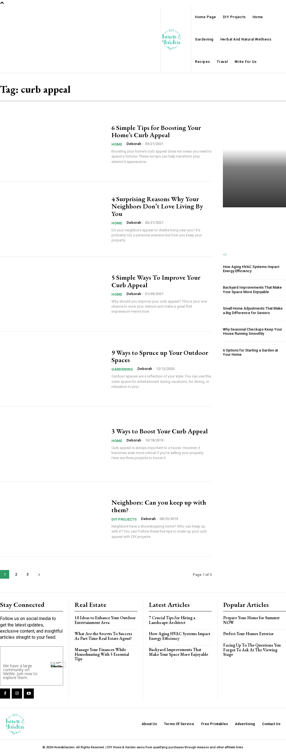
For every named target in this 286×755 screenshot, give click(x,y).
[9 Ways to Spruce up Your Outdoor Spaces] (53, 369)
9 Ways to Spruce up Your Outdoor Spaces (159, 356)
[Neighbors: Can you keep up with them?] (53, 519)
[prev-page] (224, 254)
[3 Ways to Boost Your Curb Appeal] (53, 444)
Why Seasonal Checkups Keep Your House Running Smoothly (252, 331)
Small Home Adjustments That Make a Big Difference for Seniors (253, 310)
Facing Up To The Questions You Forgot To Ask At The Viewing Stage (252, 649)
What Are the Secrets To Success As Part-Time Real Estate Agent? (103, 636)
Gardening (122, 369)
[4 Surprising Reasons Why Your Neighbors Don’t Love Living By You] (53, 219)
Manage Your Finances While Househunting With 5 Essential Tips (102, 654)
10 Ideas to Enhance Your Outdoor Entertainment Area (105, 620)
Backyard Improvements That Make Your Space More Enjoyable (252, 289)
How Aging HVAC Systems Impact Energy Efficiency (251, 269)
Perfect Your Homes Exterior (248, 633)
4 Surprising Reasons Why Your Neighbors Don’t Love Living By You (157, 206)
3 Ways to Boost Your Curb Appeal (159, 431)
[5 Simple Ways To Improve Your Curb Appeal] (53, 294)
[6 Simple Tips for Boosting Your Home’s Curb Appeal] (53, 144)
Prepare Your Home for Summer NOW (251, 620)
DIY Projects (124, 519)
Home (116, 144)
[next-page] (39, 574)
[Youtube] (29, 693)
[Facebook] (5, 693)
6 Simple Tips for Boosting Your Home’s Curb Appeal (156, 131)
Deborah (134, 144)
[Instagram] (17, 693)
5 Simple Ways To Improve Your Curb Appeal (155, 281)
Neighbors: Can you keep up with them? (158, 506)
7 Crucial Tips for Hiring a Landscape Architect (253, 217)
